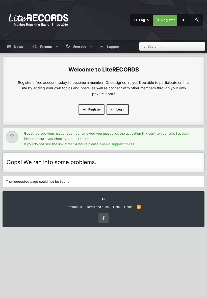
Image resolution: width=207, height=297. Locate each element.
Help (116, 207)
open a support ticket (117, 144)
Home (128, 207)
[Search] (197, 20)
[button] (57, 46)
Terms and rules (97, 207)
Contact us (74, 207)
